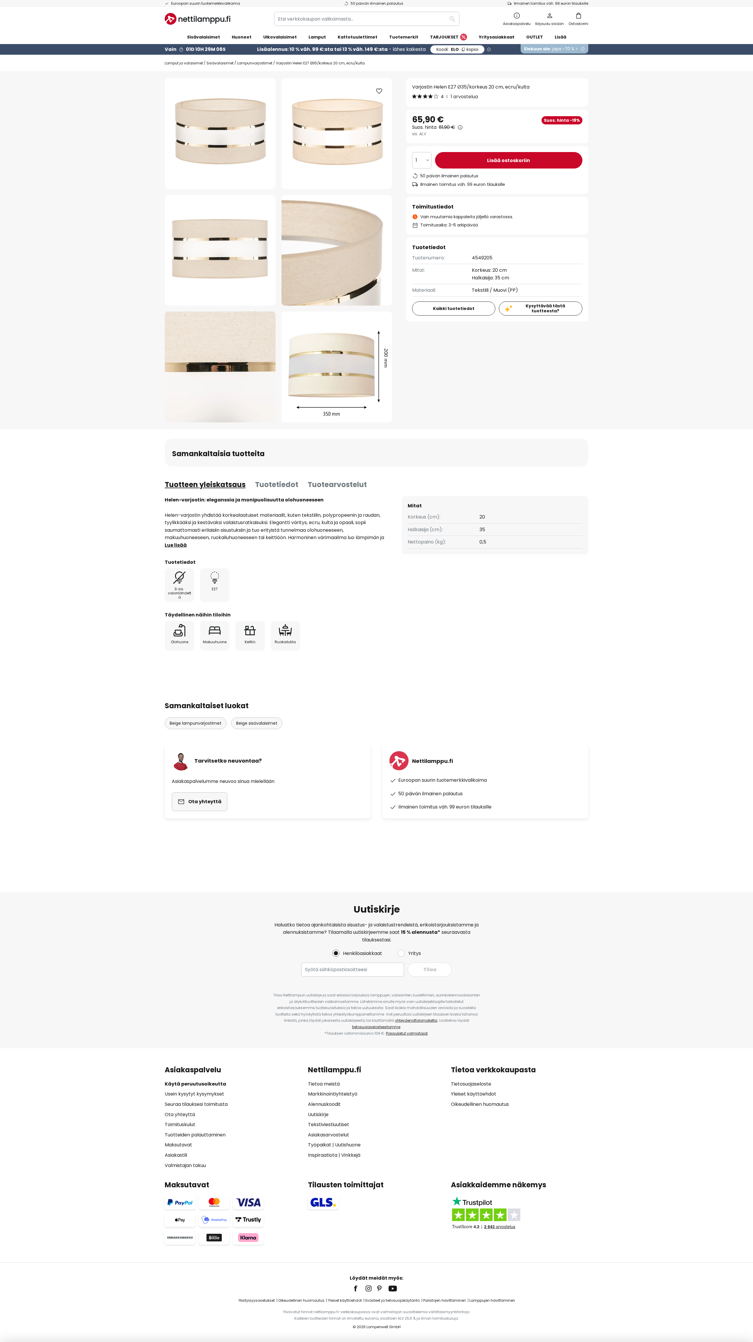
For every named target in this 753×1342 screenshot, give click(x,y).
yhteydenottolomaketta (416, 1020)
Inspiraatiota (322, 1155)
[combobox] (366, 19)
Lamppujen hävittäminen (492, 1300)
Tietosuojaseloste (471, 1084)
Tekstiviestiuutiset (328, 1124)
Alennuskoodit (324, 1104)
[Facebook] (359, 1288)
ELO (457, 49)
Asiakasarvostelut (328, 1134)
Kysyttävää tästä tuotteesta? (545, 308)
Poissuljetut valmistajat (407, 1033)
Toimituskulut (180, 1124)
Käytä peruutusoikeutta (195, 1084)
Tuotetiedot (276, 484)
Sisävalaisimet (220, 63)
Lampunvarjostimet (254, 63)
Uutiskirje (318, 1114)
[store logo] (197, 19)
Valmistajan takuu (185, 1165)
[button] (220, 250)
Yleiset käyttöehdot (473, 1094)
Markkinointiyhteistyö (332, 1094)
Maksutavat (178, 1144)
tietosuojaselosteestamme (376, 1026)
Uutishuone (348, 1144)
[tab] (205, 484)
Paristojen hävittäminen (444, 1300)
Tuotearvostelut (337, 484)
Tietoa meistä (324, 1084)
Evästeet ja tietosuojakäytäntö (392, 1300)
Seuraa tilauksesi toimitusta (196, 1104)
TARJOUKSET (444, 37)
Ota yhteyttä (180, 1114)
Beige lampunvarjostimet (195, 723)
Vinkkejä (350, 1155)
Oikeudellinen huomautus (480, 1104)
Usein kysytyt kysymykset (194, 1094)
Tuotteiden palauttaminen (195, 1134)
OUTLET (534, 37)
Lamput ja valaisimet (184, 63)
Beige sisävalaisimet (256, 723)
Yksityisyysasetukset (256, 1300)
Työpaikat (319, 1144)
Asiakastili (176, 1155)
